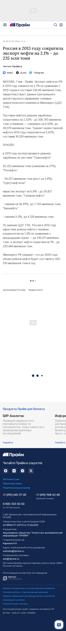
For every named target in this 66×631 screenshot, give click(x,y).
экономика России (14, 289)
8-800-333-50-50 (13, 505)
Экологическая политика (15, 604)
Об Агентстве (11, 479)
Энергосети (35, 289)
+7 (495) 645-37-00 (14, 494)
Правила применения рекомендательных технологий (29, 596)
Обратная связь (12, 483)
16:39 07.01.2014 (11, 41)
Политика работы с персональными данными (25, 592)
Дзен (23, 72)
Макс (10, 72)
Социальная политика (14, 600)
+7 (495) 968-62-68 (48, 496)
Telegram (38, 72)
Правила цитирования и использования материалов (29, 588)
